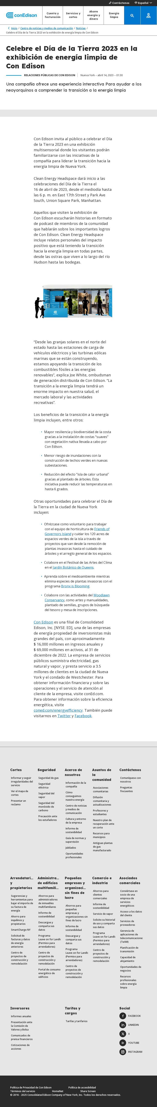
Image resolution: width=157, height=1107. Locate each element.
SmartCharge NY (20, 929)
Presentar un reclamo (18, 802)
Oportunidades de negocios (130, 968)
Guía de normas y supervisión (76, 840)
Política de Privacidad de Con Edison (31, 1087)
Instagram (135, 1052)
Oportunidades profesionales (74, 855)
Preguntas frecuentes (126, 789)
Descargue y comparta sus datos (46, 926)
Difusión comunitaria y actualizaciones (102, 801)
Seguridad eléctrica (44, 785)
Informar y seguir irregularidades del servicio (22, 781)
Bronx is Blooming (75, 586)
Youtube (133, 1043)
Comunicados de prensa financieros (22, 1037)
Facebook (83, 715)
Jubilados (71, 847)
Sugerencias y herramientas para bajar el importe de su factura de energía (22, 903)
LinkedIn (133, 1025)
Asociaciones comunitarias (100, 789)
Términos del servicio (22, 1091)
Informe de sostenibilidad (74, 830)
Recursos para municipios (101, 835)
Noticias (81, 28)
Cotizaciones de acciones (20, 1046)
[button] (143, 3)
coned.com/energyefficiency (58, 710)
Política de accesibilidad (82, 1087)
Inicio (14, 28)
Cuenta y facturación (53, 15)
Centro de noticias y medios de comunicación (46, 28)
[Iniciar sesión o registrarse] (149, 15)
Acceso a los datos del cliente (131, 913)
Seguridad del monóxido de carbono (46, 806)
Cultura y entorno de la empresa (76, 820)
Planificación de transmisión (129, 949)
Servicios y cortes (73, 15)
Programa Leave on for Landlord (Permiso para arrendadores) (51, 941)
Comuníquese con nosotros (130, 779)
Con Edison (43, 622)
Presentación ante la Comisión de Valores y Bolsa (21, 1025)
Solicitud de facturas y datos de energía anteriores (20, 941)
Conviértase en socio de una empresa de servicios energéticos (129, 898)
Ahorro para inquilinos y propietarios (18, 920)
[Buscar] (132, 15)
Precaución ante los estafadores (47, 818)
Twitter (64, 715)
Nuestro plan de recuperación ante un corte (103, 823)
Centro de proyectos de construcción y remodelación (19, 958)
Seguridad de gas (48, 778)
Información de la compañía (76, 784)
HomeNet (57, 1091)
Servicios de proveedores (127, 923)
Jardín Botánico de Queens (73, 567)
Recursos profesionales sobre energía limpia (128, 982)
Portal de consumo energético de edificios (49, 973)
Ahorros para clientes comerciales (101, 894)
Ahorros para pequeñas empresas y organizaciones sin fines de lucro (77, 913)
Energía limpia (114, 15)
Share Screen (88, 1091)
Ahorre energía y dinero (93, 15)
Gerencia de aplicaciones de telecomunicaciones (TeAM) (132, 936)
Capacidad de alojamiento (128, 959)
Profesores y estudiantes (100, 812)
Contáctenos (120, 2)
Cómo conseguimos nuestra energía (75, 796)
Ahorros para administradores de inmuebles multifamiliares (48, 901)
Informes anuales (21, 1016)
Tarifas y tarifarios (76, 1021)
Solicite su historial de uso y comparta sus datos (104, 923)
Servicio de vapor (103, 914)
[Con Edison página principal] (18, 15)
